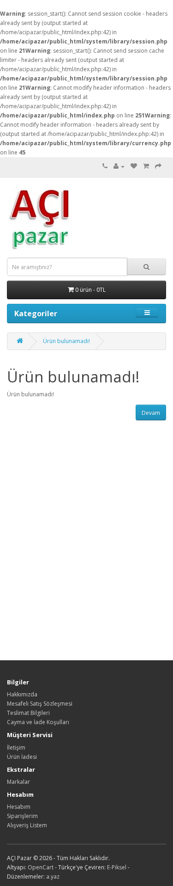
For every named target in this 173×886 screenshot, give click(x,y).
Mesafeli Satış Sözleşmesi (39, 704)
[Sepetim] (146, 166)
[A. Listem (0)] (134, 166)
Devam (151, 413)
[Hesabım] (119, 166)
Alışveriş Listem (27, 825)
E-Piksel (116, 867)
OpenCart (41, 867)
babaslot (1, 9)
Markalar (18, 782)
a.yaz (53, 876)
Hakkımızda (22, 694)
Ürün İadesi (22, 757)
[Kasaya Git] (158, 166)
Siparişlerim (22, 816)
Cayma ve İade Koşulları (38, 722)
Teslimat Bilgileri (28, 713)
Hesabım (18, 807)
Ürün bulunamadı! (66, 341)
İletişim (16, 747)
